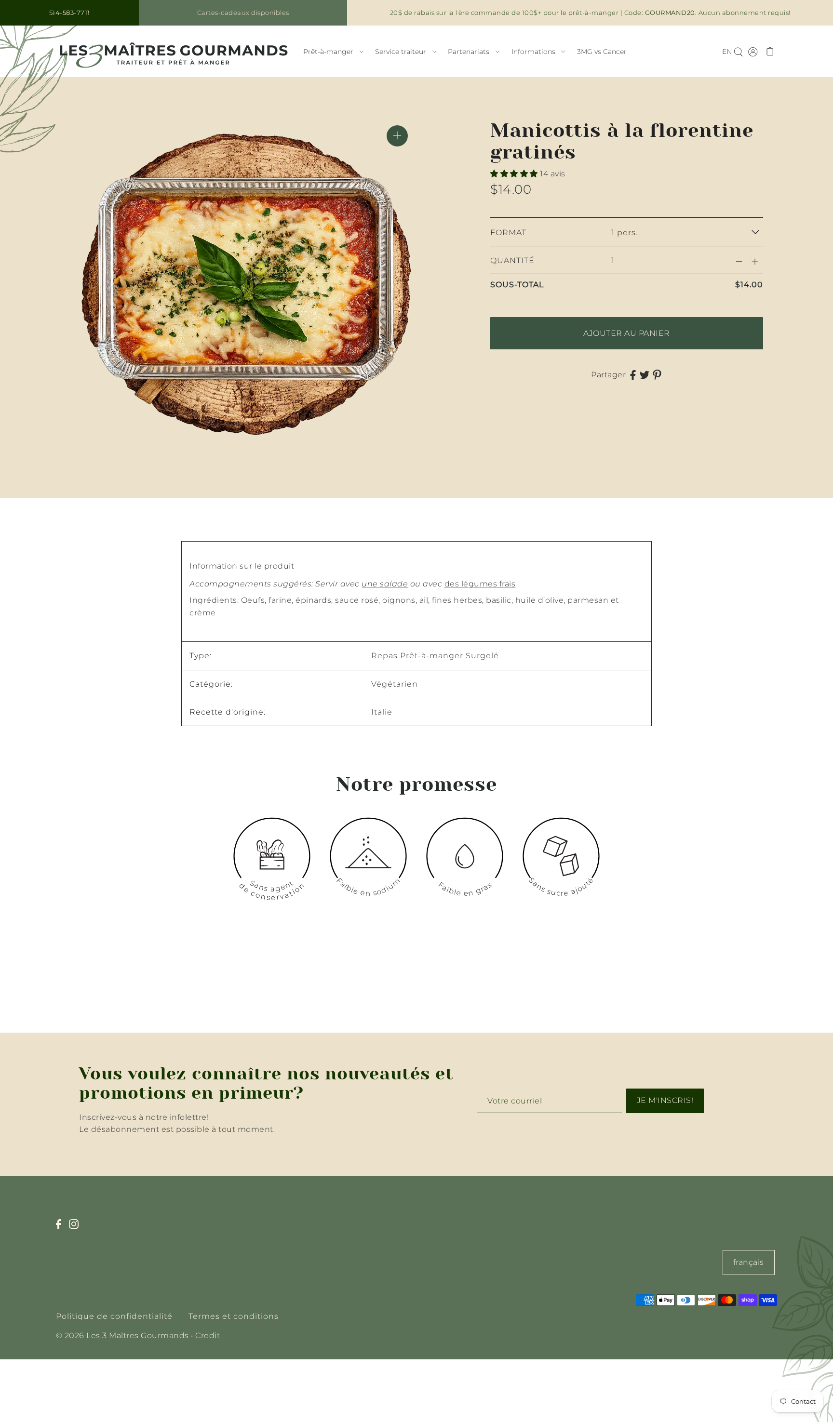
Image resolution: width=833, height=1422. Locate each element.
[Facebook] (61, 1229)
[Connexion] (738, 51)
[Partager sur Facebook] (633, 375)
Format (508, 232)
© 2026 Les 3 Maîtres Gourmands (122, 1335)
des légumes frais (480, 583)
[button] (515, 173)
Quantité (512, 260)
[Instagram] (76, 1229)
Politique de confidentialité (114, 1316)
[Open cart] (771, 51)
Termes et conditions (233, 1316)
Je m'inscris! (665, 1100)
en (727, 51)
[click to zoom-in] (397, 135)
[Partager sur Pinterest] (657, 375)
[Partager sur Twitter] (644, 375)
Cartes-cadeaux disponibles (243, 12)
